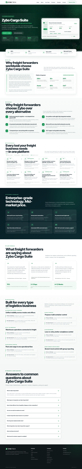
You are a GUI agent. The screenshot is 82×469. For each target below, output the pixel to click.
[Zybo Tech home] (11, 2)
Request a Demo (72, 2)
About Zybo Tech (50, 450)
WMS (32, 454)
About (42, 2)
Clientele (59, 2)
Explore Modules (18, 33)
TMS (32, 455)
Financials (32, 457)
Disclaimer (48, 462)
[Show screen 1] (71, 36)
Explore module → (21, 159)
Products (53, 2)
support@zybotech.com (67, 452)
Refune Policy (49, 460)
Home (38, 2)
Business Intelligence (34, 459)
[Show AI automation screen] (75, 36)
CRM (32, 450)
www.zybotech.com (66, 454)
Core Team (47, 2)
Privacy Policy (49, 457)
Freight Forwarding (34, 452)
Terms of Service (50, 459)
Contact (64, 2)
